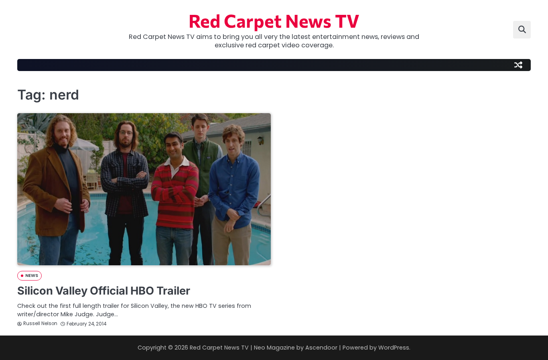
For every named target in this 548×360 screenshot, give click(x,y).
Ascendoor (321, 348)
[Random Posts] (518, 65)
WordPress (393, 348)
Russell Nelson (40, 323)
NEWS (31, 276)
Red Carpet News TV (274, 20)
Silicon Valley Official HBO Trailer (103, 290)
